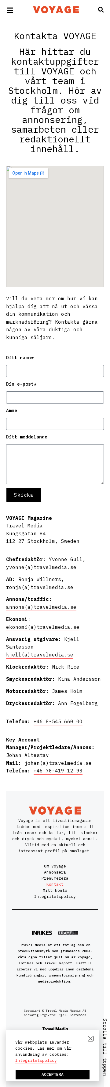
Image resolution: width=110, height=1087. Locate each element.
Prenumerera (55, 878)
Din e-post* (21, 384)
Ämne (11, 410)
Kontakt (55, 884)
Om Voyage (55, 866)
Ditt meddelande (26, 437)
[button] (90, 1038)
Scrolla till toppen (105, 1047)
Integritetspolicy (55, 896)
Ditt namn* (20, 357)
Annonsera (55, 872)
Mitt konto (55, 890)
